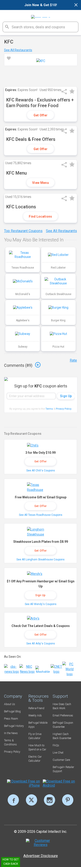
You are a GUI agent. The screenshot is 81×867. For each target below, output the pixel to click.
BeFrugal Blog (12, 711)
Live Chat (58, 752)
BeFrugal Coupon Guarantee (63, 724)
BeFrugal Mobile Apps (37, 724)
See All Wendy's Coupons (40, 604)
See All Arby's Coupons (40, 643)
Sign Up (40, 595)
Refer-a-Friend (36, 708)
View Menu (40, 183)
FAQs (56, 745)
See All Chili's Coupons (40, 470)
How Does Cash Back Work (62, 706)
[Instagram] (49, 800)
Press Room (11, 718)
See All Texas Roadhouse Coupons (40, 514)
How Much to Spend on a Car (37, 747)
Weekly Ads (35, 715)
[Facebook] (13, 800)
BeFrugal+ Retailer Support (63, 769)
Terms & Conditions (10, 742)
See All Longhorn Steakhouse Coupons (40, 559)
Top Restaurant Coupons (23, 231)
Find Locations (40, 216)
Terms (49, 408)
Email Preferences (63, 715)
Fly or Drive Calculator (34, 736)
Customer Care (61, 759)
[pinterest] (67, 800)
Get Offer (41, 115)
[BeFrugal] (40, 15)
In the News (11, 733)
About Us (9, 704)
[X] (31, 800)
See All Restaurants (18, 50)
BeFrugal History (14, 726)
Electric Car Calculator (35, 758)
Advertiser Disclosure (40, 856)
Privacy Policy (64, 408)
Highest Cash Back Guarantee (62, 736)
